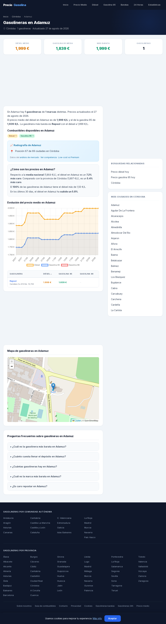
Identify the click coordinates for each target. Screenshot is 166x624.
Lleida (87, 556)
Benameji (115, 271)
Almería (7, 571)
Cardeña (115, 304)
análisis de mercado (29, 157)
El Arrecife (116, 249)
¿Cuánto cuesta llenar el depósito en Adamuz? (39, 456)
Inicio (65, 4)
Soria (114, 581)
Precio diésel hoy (120, 172)
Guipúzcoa (62, 571)
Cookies (88, 606)
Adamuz (115, 205)
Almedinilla (116, 227)
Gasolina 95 (109, 4)
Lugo (86, 561)
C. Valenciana (64, 518)
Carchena (116, 299)
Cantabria (35, 518)
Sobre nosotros (24, 606)
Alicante (7, 566)
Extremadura (63, 523)
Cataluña (35, 532)
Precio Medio (80, 4)
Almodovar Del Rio (120, 233)
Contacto (63, 606)
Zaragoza (143, 581)
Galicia (60, 527)
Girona (60, 556)
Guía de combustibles (45, 606)
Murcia (87, 527)
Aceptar (112, 618)
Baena (114, 255)
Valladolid (143, 566)
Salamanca (117, 566)
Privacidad (76, 606)
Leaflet (77, 420)
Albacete (7, 561)
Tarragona (116, 585)
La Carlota (116, 310)
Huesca (61, 581)
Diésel (95, 4)
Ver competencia (49, 157)
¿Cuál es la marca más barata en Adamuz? (36, 476)
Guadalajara (63, 566)
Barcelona (8, 595)
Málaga (88, 571)
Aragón (7, 523)
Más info (97, 618)
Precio (14, 5)
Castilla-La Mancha (40, 523)
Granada (61, 561)
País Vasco (89, 537)
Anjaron (115, 238)
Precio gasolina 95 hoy (123, 177)
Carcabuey (117, 293)
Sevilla (114, 576)
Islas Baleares (64, 532)
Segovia (115, 571)
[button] (53, 386)
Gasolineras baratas (105, 606)
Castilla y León (37, 527)
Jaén (59, 585)
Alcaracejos (117, 216)
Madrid (87, 523)
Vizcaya (142, 571)
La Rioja (88, 518)
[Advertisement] (83, 80)
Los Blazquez (118, 277)
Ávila (5, 581)
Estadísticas (154, 4)
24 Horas (138, 4)
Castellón (35, 576)
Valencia (142, 561)
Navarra (88, 532)
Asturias (7, 527)
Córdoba (16, 16)
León (59, 590)
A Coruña (35, 590)
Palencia (88, 590)
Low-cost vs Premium (68, 157)
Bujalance (116, 282)
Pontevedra (117, 556)
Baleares (7, 590)
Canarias (7, 532)
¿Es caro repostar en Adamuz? (29, 486)
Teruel (114, 590)
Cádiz (33, 566)
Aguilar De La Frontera (122, 210)
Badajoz (7, 585)
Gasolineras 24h (125, 606)
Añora (114, 244)
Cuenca (34, 595)
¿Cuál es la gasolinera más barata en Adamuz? (39, 446)
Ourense (88, 585)
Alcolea (115, 221)
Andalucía (8, 518)
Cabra (114, 288)
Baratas (125, 4)
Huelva (60, 576)
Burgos (34, 556)
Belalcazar (116, 260)
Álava (6, 556)
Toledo (141, 556)
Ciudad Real (36, 581)
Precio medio (142, 606)
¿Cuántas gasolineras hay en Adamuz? (34, 466)
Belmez (115, 266)
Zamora (142, 576)
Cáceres (34, 561)
